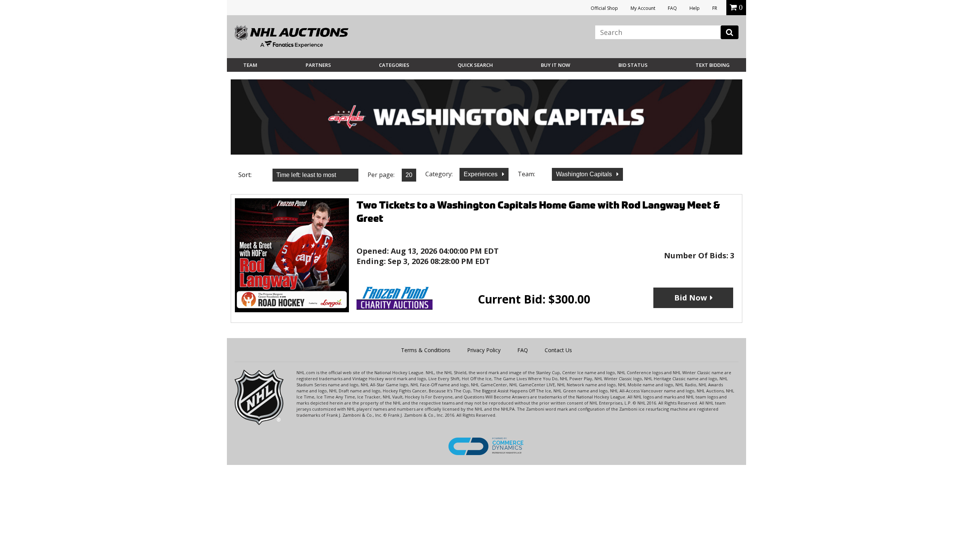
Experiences (481, 174)
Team (250, 65)
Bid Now (690, 297)
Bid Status (633, 65)
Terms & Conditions (425, 350)
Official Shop (604, 8)
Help (694, 8)
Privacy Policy (484, 350)
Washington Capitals (584, 174)
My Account (643, 8)
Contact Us (558, 350)
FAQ (672, 8)
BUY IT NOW (555, 65)
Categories (394, 65)
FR (714, 8)
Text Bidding (713, 65)
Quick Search (475, 65)
